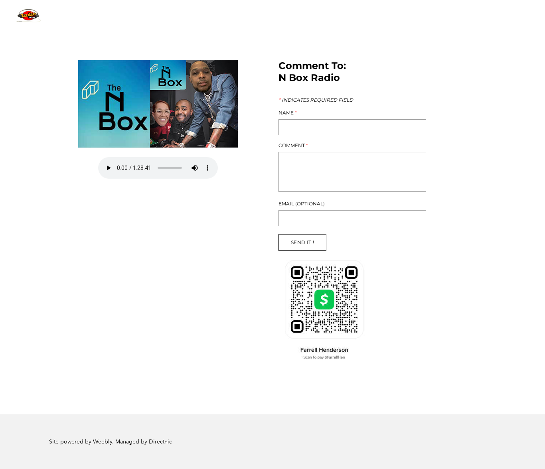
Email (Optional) (301, 203)
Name (287, 112)
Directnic (160, 441)
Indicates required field (315, 100)
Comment (293, 145)
